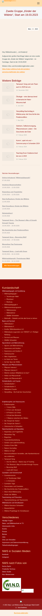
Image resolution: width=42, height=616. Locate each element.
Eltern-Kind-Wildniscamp (12, 492)
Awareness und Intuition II (13, 351)
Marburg (9, 302)
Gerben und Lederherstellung (14, 442)
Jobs (3, 537)
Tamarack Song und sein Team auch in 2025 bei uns (27, 85)
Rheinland (9, 299)
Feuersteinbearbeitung (12, 440)
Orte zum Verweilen (9, 540)
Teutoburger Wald (12, 296)
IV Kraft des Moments (13, 415)
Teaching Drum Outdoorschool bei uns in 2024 (27, 154)
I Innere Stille (10, 407)
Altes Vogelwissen (10, 356)
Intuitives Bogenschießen (11, 185)
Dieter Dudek (6, 572)
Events (4, 529)
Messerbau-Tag (9, 434)
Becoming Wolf (11, 467)
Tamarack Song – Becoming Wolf (14, 237)
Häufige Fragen (7, 520)
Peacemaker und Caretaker (13, 486)
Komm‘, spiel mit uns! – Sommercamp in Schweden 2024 (28, 142)
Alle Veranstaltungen (11, 265)
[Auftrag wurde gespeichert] (8, 87)
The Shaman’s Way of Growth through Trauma (22, 464)
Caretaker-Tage (9, 483)
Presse (4, 531)
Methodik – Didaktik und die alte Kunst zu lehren (20, 318)
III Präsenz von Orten (13, 412)
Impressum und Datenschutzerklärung (15, 542)
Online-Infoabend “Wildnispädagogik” (16, 178)
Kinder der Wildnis (10, 494)
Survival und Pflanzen (11, 337)
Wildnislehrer (10, 313)
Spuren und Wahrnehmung (13, 345)
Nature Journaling (10, 448)
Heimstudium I (7, 213)
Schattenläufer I (9, 384)
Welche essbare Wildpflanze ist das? (16, 373)
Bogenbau (7, 437)
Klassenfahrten (9, 508)
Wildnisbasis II (9, 326)
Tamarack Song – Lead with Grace (14, 251)
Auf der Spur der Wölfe (12, 362)
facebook (5, 554)
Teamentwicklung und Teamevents (16, 500)
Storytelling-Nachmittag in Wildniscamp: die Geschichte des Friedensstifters (28, 114)
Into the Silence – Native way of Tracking (20, 462)
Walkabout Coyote (10, 389)
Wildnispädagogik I (10, 294)
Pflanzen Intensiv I (10, 367)
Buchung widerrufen (21, 613)
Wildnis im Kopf (9, 451)
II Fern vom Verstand (13, 410)
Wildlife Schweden (12, 315)
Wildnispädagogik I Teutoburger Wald (16, 258)
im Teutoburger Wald (13, 478)
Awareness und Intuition (12, 348)
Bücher (4, 534)
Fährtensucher (9, 354)
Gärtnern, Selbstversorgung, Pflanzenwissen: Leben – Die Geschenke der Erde (26, 129)
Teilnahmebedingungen (10, 545)
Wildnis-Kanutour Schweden (13, 505)
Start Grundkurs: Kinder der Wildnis (15, 206)
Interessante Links (8, 526)
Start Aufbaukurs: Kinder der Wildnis (15, 199)
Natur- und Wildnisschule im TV (13, 523)
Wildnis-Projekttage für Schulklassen (16, 511)
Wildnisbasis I (9, 324)
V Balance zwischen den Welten (17, 418)
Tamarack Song (9, 459)
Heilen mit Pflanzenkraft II (13, 378)
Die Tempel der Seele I (12, 421)
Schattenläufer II (10, 386)
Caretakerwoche (10, 475)
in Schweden (10, 481)
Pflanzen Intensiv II (10, 370)
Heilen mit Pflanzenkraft (12, 375)
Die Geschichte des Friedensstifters (15, 230)
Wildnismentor (11, 310)
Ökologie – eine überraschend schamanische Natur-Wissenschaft (26, 99)
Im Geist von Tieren (11, 359)
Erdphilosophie (9, 404)
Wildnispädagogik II (11, 304)
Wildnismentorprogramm (12, 307)
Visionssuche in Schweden (13, 426)
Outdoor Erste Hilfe (10, 445)
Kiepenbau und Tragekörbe (12, 192)
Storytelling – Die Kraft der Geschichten (17, 392)
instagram (5, 557)
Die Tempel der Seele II (12, 423)
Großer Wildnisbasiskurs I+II (14, 329)
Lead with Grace (12, 470)
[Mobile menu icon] (38, 3)
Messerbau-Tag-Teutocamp (12, 244)
